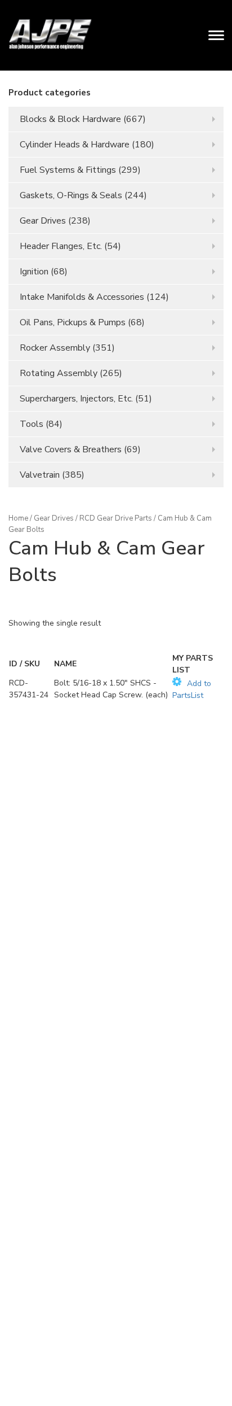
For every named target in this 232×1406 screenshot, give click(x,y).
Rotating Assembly (58, 373)
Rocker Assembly (55, 348)
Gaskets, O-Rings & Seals (71, 195)
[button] (197, 689)
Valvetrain (40, 475)
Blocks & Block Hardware (70, 119)
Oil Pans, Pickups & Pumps (73, 322)
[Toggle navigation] (216, 35)
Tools (31, 424)
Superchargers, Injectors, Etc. (76, 398)
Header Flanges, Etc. (61, 246)
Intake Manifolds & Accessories (82, 297)
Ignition (34, 271)
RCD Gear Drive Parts (115, 518)
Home (18, 518)
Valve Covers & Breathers (71, 449)
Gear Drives (43, 221)
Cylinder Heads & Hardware (75, 144)
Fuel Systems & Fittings (68, 170)
